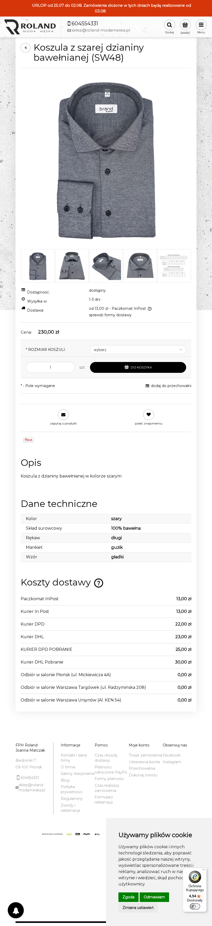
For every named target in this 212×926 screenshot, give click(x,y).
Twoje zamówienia (145, 755)
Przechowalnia (142, 768)
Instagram (172, 762)
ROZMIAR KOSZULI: (46, 349)
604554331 (30, 777)
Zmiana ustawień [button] (138, 907)
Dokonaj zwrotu (143, 775)
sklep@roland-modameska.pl (32, 787)
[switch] (195, 906)
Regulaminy (72, 798)
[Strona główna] (30, 27)
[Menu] (204, 871)
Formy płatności (109, 778)
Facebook (171, 755)
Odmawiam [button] (154, 897)
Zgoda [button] (128, 897)
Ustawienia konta (144, 762)
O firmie (68, 767)
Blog (65, 780)
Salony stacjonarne (78, 773)
